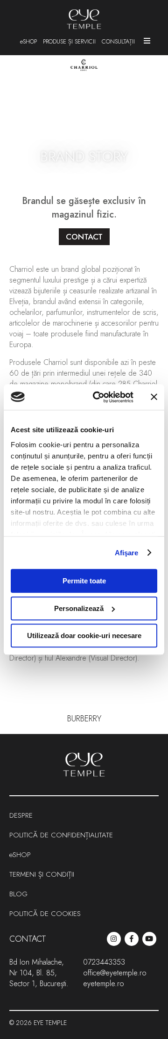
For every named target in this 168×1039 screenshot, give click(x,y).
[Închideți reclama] (154, 397)
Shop (30, 41)
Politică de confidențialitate (61, 835)
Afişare (127, 553)
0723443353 (104, 962)
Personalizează (79, 608)
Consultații (118, 41)
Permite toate (84, 581)
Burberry (84, 718)
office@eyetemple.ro (115, 972)
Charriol (21, 269)
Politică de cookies (45, 913)
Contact (27, 939)
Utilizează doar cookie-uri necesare (84, 635)
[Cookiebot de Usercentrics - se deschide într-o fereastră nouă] (98, 397)
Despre (21, 815)
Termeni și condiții (41, 874)
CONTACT (84, 236)
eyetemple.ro (103, 983)
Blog (18, 894)
